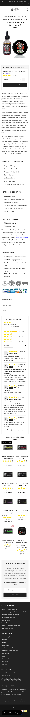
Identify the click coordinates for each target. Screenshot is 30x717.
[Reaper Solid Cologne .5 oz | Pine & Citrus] (8, 501)
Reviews (4, 642)
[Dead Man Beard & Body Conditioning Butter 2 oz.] (22, 531)
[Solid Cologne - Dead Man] (22, 447)
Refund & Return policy (8, 617)
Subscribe (14, 594)
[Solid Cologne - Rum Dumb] (8, 447)
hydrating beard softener (18, 235)
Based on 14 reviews (10, 324)
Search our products (7, 628)
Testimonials (5, 645)
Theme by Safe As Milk (10, 702)
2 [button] (11, 430)
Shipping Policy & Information (10, 614)
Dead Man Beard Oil (22, 237)
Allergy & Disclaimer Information (11, 625)
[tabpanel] (15, 44)
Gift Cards (4, 664)
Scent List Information (8, 648)
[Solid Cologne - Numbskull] (8, 531)
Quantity (5, 80)
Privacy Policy (6, 620)
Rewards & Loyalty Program (10, 650)
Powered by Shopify (20, 702)
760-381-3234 (6, 676)
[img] (13, 351)
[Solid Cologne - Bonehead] (22, 501)
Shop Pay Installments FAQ (10, 609)
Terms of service (6, 623)
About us (4, 639)
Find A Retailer (6, 659)
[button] (7, 75)
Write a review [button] (15, 326)
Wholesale (5, 661)
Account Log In (6, 637)
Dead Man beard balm (18, 240)
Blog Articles (5, 653)
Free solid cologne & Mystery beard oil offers (15, 612)
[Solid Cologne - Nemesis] (22, 474)
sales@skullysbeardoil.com (10, 673)
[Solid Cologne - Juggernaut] (8, 474)
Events (3, 656)
